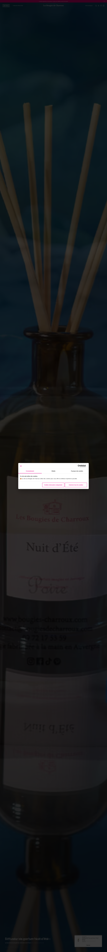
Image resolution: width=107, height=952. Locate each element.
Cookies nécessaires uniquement (53, 485)
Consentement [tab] (30, 471)
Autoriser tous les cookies (76, 485)
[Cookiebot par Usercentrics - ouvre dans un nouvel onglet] (80, 466)
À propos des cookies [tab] (77, 471)
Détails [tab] (53, 471)
